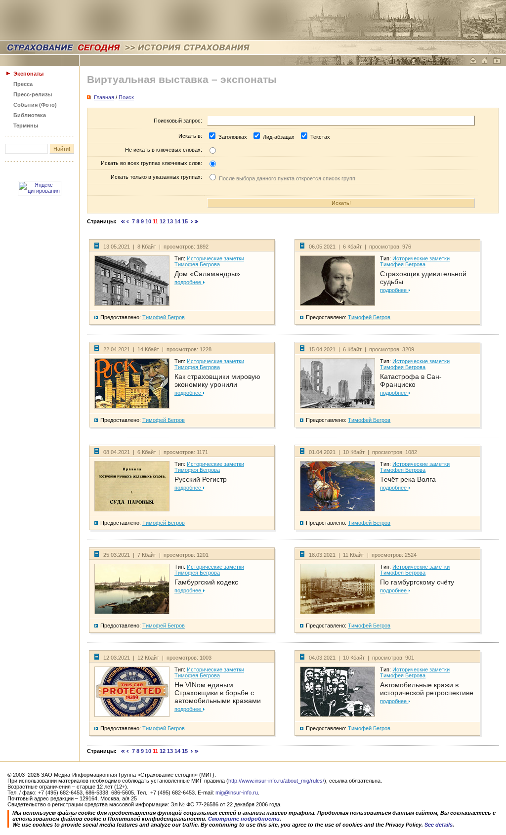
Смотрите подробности (244, 819)
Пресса (23, 84)
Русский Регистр (200, 479)
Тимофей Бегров (163, 317)
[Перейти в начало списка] (123, 221)
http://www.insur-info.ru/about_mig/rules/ (276, 781)
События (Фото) (35, 105)
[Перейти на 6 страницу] (127, 221)
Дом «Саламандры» (207, 274)
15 (185, 221)
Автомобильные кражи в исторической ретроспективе (426, 689)
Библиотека (29, 115)
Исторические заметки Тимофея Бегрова (209, 261)
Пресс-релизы (32, 94)
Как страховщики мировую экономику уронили (217, 380)
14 (177, 221)
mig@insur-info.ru (236, 792)
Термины (25, 125)
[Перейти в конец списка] (197, 221)
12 (163, 221)
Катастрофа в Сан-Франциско (411, 380)
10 (148, 221)
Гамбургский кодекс (206, 582)
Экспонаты (28, 74)
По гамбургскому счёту (417, 582)
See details (438, 825)
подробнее (188, 282)
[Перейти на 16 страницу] (192, 221)
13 (170, 221)
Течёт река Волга (408, 479)
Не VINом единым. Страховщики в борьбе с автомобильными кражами (217, 693)
